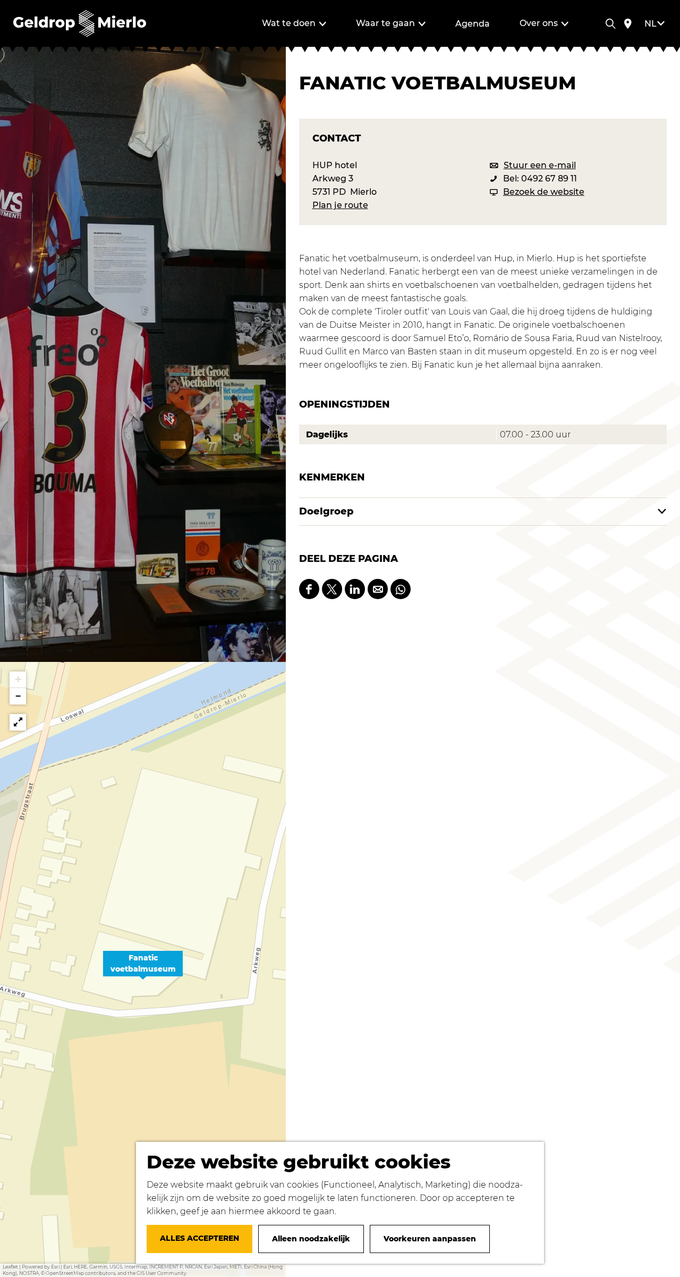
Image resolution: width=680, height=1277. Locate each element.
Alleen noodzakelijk (311, 1238)
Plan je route (340, 205)
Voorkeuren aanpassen (430, 1238)
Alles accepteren (199, 1238)
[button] (143, 969)
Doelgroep (326, 511)
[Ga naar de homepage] (79, 23)
